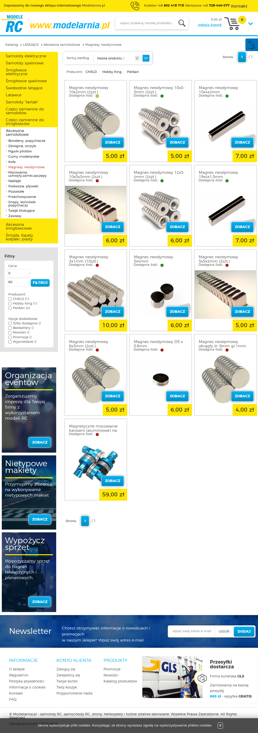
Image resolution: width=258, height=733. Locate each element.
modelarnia (55, 23)
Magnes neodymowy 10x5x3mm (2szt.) (88, 175)
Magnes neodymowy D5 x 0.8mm (158, 344)
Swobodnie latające (24, 88)
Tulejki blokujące (21, 210)
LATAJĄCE (31, 45)
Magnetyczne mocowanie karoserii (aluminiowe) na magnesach (93, 430)
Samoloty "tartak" (22, 102)
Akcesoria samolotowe (62, 45)
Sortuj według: (78, 58)
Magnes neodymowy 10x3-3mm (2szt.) (159, 90)
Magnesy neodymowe (103, 45)
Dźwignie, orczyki (22, 146)
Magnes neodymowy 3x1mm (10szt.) (88, 259)
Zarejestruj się (68, 675)
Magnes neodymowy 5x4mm (153, 259)
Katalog (11, 45)
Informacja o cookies (27, 687)
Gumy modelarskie (23, 156)
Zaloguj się (65, 669)
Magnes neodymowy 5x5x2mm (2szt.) (218, 259)
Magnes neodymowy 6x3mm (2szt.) (88, 344)
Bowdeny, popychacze (26, 141)
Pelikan (133, 72)
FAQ (13, 699)
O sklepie (17, 669)
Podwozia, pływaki (23, 186)
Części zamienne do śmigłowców (25, 122)
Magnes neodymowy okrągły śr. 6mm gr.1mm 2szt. (222, 346)
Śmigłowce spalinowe (26, 81)
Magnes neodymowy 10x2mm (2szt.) (88, 90)
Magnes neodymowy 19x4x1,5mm (218, 175)
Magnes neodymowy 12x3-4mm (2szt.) (159, 175)
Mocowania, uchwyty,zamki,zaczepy (27, 174)
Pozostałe (16, 191)
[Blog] (251, 48)
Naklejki (14, 181)
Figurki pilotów (20, 151)
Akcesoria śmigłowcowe (19, 226)
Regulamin (18, 675)
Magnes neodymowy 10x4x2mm (218, 90)
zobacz (39, 442)
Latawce (13, 95)
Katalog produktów (120, 681)
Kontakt (16, 693)
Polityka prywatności (26, 681)
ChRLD (91, 72)
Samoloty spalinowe (25, 63)
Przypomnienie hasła (74, 693)
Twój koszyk (66, 687)
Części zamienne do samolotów (25, 111)
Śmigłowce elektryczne (16, 72)
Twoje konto (67, 681)
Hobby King (111, 72)
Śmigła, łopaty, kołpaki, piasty (20, 237)
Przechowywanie (22, 197)
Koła (12, 162)
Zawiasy (14, 216)
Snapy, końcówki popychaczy (22, 204)
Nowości (111, 675)
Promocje (112, 669)
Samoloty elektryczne (26, 56)
